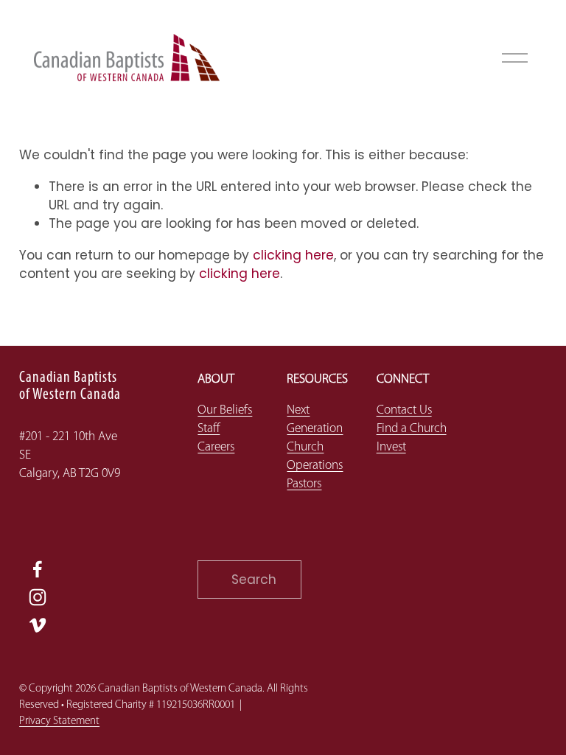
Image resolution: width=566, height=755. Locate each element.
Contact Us (404, 410)
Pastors (304, 484)
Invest (391, 447)
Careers (216, 447)
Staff (209, 428)
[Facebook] (37, 569)
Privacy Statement (59, 721)
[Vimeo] (37, 625)
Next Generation (315, 419)
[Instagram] (37, 597)
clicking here (293, 255)
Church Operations (315, 456)
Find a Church (412, 428)
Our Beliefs (225, 410)
